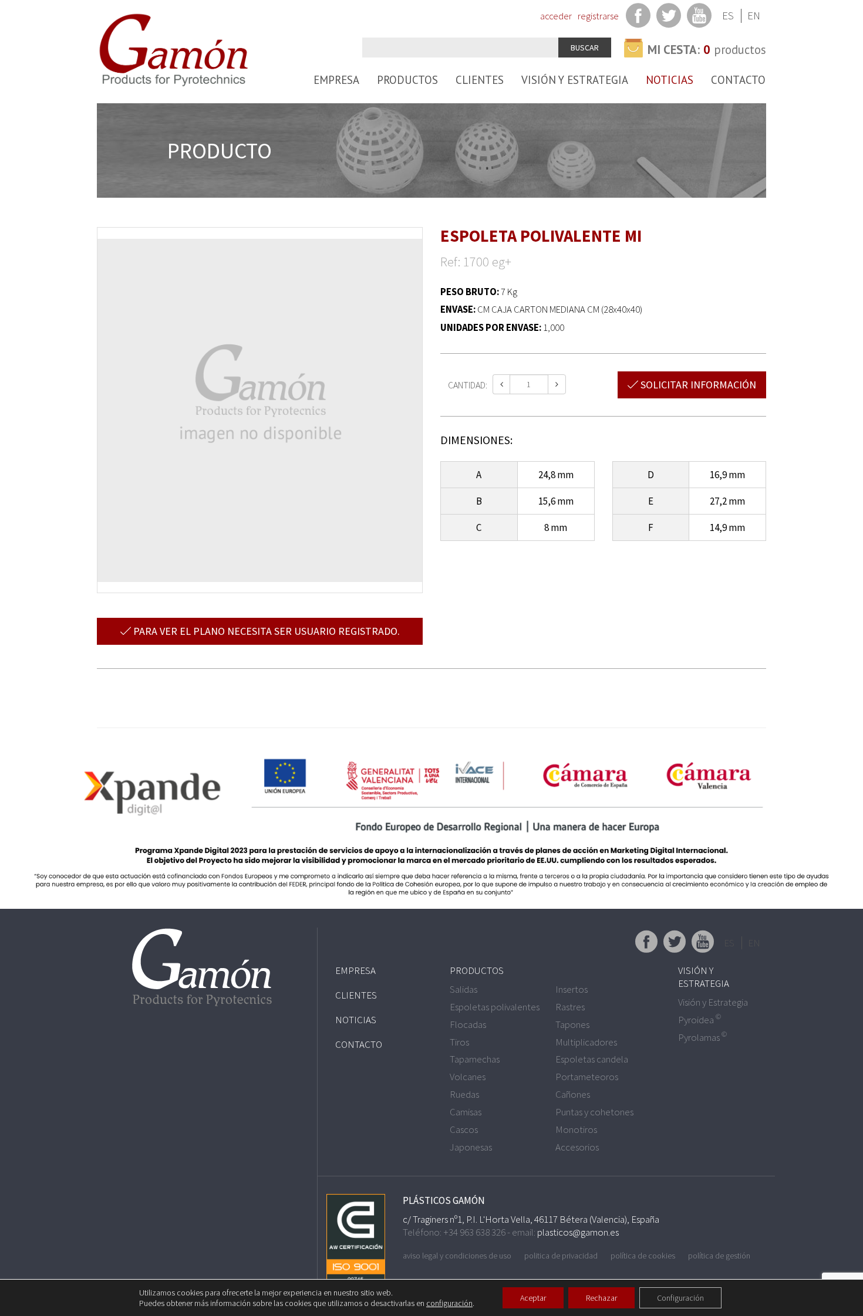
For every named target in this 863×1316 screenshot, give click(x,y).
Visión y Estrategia (574, 80)
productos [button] (707, 49)
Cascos (464, 1129)
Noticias (669, 80)
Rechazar (601, 1298)
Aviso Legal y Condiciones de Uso (457, 1255)
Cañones (572, 1094)
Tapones (572, 1024)
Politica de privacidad (561, 1255)
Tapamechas (475, 1059)
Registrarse (598, 16)
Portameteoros (586, 1076)
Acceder (556, 16)
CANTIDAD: (467, 385)
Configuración (680, 1298)
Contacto (738, 80)
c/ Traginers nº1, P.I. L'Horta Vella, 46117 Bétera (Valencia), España (531, 1219)
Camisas (465, 1111)
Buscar (585, 47)
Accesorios (577, 1147)
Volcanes (468, 1076)
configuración (449, 1303)
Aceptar (533, 1298)
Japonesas (471, 1147)
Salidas (463, 989)
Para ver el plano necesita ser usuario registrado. (265, 631)
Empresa (336, 80)
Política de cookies (643, 1255)
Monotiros (576, 1129)
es (728, 15)
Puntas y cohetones (594, 1111)
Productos (407, 80)
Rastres (570, 1006)
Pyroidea (699, 1019)
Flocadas (468, 1024)
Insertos (571, 989)
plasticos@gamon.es (578, 1232)
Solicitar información (697, 384)
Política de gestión (719, 1255)
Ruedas (464, 1094)
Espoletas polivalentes (495, 1006)
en (753, 15)
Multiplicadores (586, 1042)
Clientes (480, 80)
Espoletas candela (591, 1059)
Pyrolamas (702, 1037)
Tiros (459, 1042)
